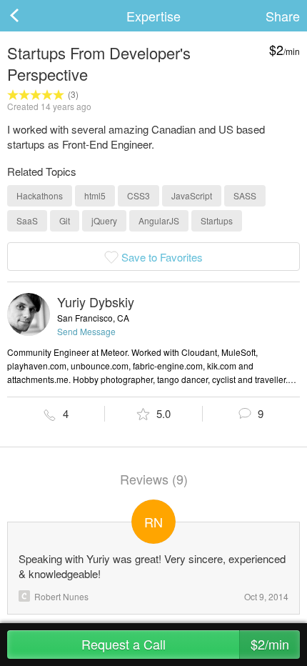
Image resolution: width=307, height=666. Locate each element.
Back (28, 15)
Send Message (86, 331)
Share (283, 15)
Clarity (24, 596)
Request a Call (185, 644)
